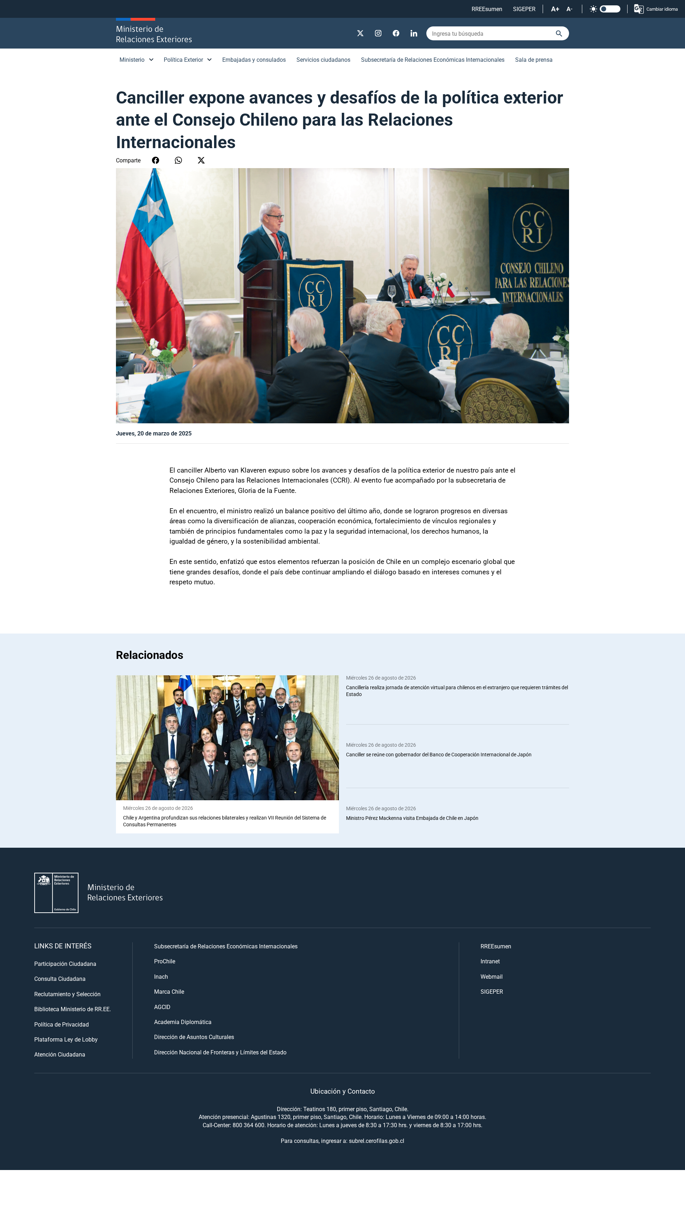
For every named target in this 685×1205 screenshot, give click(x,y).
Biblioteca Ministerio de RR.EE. (72, 1009)
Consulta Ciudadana (60, 978)
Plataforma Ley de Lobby (66, 1039)
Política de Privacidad (61, 1024)
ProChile (164, 961)
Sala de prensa (534, 59)
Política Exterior (183, 59)
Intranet (490, 961)
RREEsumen (487, 8)
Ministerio (132, 59)
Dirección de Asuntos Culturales (194, 1036)
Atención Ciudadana (59, 1054)
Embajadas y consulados (254, 59)
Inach (161, 976)
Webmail (492, 976)
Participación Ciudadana (65, 963)
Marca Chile (169, 991)
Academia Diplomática (183, 1021)
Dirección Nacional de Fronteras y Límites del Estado (220, 1052)
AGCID (162, 1006)
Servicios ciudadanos (323, 59)
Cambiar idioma (662, 9)
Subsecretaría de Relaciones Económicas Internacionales (432, 59)
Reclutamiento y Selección (67, 994)
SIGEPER (524, 8)
